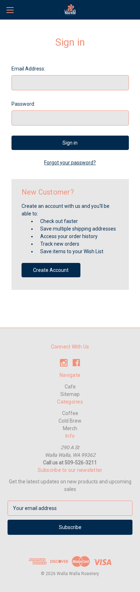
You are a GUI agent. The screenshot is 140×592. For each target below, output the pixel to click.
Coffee (70, 413)
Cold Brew (70, 421)
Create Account (51, 270)
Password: (23, 104)
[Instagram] (63, 362)
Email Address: (28, 69)
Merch (70, 428)
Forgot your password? (70, 162)
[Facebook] (76, 362)
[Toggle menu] (10, 10)
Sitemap (70, 394)
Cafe (70, 387)
